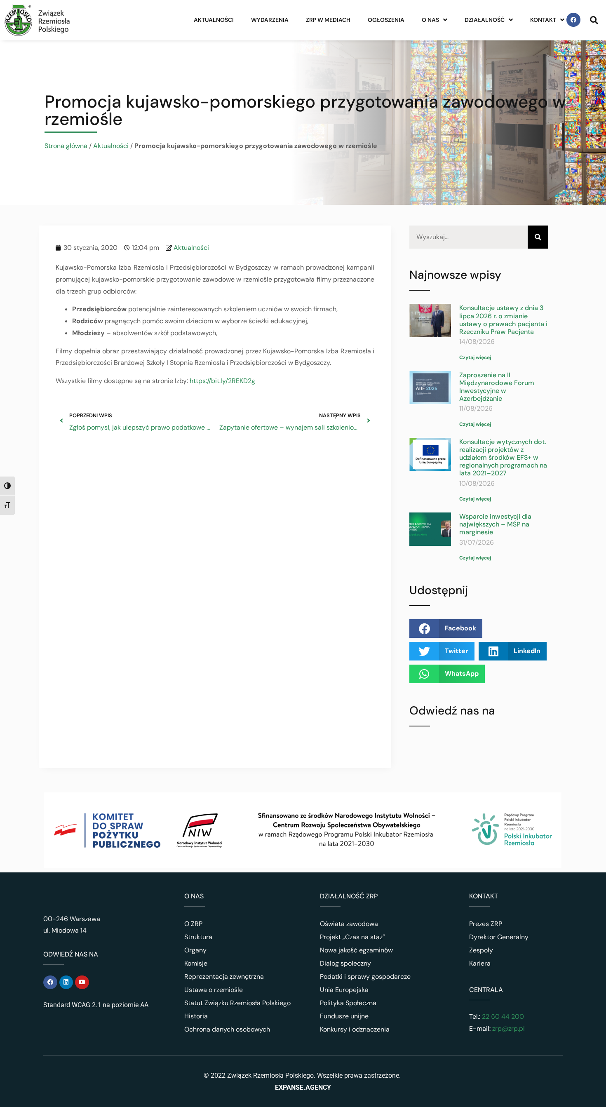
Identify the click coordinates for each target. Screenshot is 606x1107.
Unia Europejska (344, 989)
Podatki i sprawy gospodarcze (365, 976)
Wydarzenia (270, 20)
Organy (195, 950)
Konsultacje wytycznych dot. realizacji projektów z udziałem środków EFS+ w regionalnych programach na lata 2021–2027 (503, 457)
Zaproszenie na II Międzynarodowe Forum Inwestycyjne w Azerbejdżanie (496, 387)
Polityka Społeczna (348, 1003)
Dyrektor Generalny (498, 937)
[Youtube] (82, 982)
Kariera (480, 963)
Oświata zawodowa (349, 923)
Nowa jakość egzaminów (356, 950)
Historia (196, 1016)
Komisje (195, 963)
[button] (445, 628)
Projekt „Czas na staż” (352, 937)
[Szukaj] (538, 237)
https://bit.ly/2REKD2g (222, 380)
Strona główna (66, 145)
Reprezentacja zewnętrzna (224, 976)
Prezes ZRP (485, 923)
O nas (430, 20)
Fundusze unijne (344, 1016)
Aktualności (214, 20)
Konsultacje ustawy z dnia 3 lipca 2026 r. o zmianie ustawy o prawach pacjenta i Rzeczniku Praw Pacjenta (503, 319)
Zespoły (481, 950)
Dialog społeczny (345, 963)
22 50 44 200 (502, 1016)
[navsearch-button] (594, 20)
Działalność (485, 20)
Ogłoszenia (386, 20)
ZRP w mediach (328, 20)
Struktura (198, 937)
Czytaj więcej (475, 357)
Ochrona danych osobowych (227, 1029)
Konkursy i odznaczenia (355, 1029)
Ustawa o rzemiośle (213, 989)
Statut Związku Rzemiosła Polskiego (237, 1003)
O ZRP (193, 923)
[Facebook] (573, 20)
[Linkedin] (66, 982)
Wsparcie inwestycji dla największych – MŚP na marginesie (495, 524)
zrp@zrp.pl (508, 1028)
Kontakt (543, 20)
